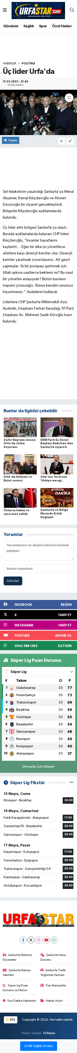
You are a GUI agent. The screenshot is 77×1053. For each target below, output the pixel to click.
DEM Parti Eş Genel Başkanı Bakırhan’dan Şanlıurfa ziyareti (56, 443)
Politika (28, 63)
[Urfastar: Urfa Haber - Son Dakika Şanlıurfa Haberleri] (38, 10)
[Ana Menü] (5, 10)
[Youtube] (46, 939)
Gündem (10, 26)
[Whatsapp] (54, 939)
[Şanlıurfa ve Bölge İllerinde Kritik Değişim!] (57, 497)
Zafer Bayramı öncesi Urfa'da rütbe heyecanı (20, 443)
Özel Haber (62, 26)
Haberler (9, 63)
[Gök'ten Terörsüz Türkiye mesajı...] (57, 464)
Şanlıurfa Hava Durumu (53, 957)
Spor (43, 26)
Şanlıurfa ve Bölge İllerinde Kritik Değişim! (54, 513)
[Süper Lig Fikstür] (71, 783)
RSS (12, 1019)
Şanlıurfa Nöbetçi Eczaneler (17, 957)
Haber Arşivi (54, 1000)
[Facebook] (23, 939)
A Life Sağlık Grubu (38, 1046)
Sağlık (28, 26)
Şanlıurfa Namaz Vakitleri (17, 973)
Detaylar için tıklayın (39, 766)
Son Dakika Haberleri (21, 1000)
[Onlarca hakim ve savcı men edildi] (20, 498)
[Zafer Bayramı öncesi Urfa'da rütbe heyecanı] (20, 427)
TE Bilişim (49, 1033)
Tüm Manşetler (55, 985)
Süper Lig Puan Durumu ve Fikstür (15, 988)
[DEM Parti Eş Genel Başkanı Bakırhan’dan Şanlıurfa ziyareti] (57, 427)
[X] (30, 939)
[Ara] (72, 10)
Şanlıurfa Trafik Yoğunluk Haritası (53, 973)
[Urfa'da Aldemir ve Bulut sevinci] (20, 464)
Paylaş (13, 140)
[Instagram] (38, 939)
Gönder (13, 581)
